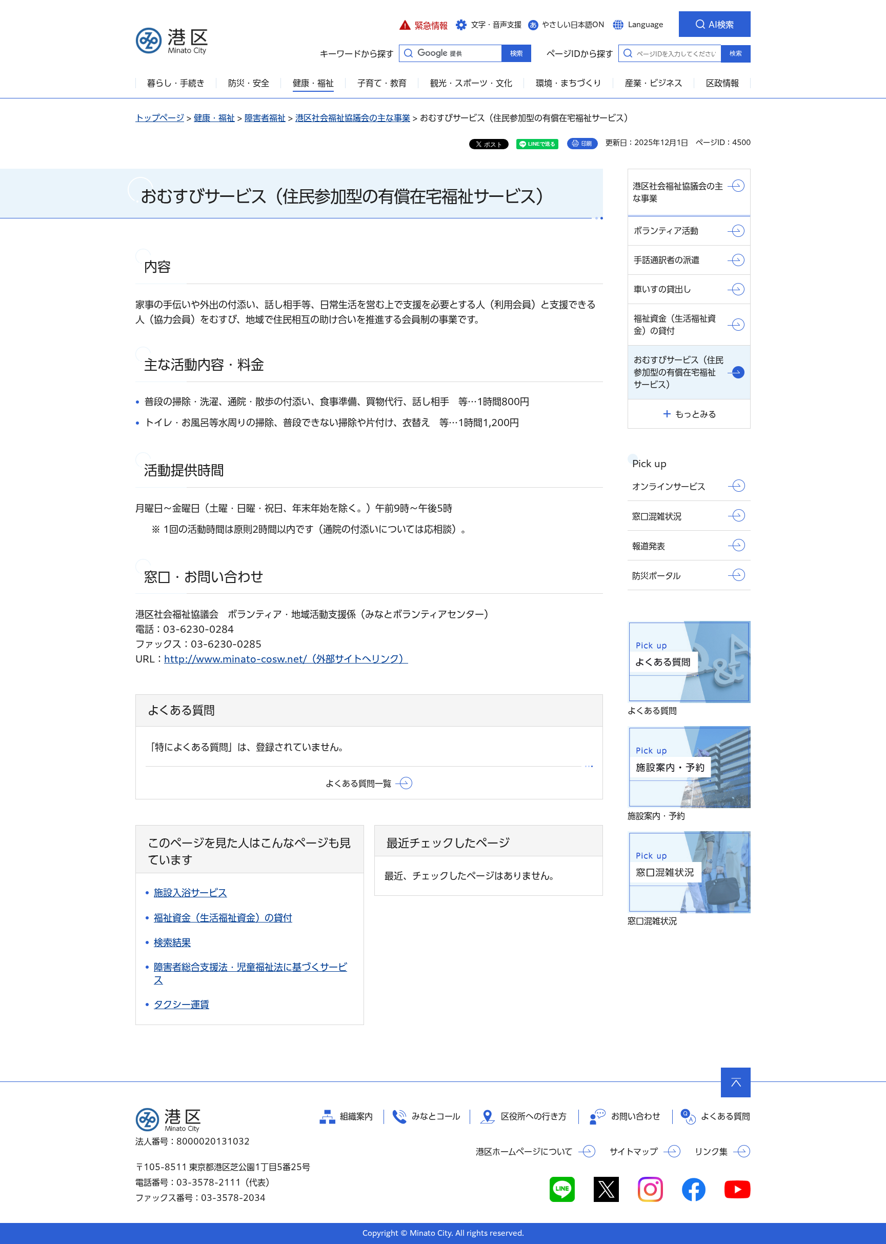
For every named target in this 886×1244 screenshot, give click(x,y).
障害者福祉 (265, 118)
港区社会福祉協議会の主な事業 (352, 118)
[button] (423, 24)
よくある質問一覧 (358, 783)
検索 (736, 53)
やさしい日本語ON (573, 24)
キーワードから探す (408, 53)
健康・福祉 (214, 118)
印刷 (586, 143)
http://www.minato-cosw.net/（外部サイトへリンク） (286, 659)
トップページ (159, 118)
